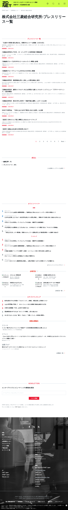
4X (2, 470)
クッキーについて (30, 501)
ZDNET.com (38, 474)
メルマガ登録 (34, 398)
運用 (36, 454)
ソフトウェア (38, 443)
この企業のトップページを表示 (55, 168)
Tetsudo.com (5, 477)
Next (62, 141)
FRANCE (37, 482)
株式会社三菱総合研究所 (26, 10)
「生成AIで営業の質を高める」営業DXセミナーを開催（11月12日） (23, 42)
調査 (36, 465)
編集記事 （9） (7, 161)
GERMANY (38, 484)
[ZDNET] (7, 3)
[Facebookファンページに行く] (29, 427)
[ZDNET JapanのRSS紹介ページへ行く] (38, 427)
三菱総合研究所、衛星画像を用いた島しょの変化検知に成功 (21, 80)
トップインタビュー (7, 437)
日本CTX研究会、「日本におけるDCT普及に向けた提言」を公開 (22, 110)
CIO (36, 435)
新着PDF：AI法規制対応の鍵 (22, 4)
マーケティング (39, 456)
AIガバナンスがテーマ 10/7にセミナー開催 (25, 2)
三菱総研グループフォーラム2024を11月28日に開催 (18, 71)
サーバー (37, 445)
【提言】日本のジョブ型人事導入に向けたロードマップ (19, 119)
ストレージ (38, 448)
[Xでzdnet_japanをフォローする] (34, 427)
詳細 (28, 508)
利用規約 (20, 501)
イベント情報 (5, 445)
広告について (41, 501)
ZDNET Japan (5, 10)
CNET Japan (18, 406)
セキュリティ (38, 441)
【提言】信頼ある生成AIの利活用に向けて (15, 129)
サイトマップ (58, 501)
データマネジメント (40, 458)
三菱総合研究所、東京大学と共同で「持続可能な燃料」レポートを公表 (24, 101)
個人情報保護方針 (10, 501)
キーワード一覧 (6, 450)
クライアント (38, 439)
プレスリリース (6, 443)
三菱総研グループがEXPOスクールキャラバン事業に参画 (20, 61)
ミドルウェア (38, 452)
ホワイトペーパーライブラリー (55, 265)
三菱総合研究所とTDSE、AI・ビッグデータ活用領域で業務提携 (22, 52)
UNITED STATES (39, 479)
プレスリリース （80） (10, 164)
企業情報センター (15, 10)
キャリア (37, 461)
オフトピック (38, 463)
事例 (3, 435)
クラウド (37, 437)
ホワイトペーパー (6, 439)
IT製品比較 (5, 448)
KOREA (37, 486)
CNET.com (38, 472)
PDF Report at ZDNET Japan (42, 467)
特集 (3, 432)
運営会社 (50, 501)
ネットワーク (38, 450)
